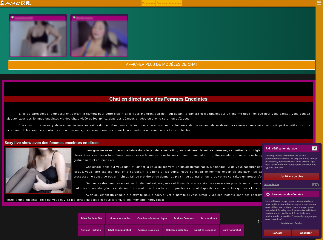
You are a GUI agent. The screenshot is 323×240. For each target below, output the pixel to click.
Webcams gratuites (177, 230)
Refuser (277, 232)
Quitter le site (271, 184)
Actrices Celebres (183, 218)
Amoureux (175, 3)
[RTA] (315, 184)
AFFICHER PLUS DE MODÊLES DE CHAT (161, 64)
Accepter (306, 232)
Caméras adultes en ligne (152, 218)
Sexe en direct (208, 218)
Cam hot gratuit (232, 230)
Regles (298, 223)
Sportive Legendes (205, 230)
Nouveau (162, 3)
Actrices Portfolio (91, 230)
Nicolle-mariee (84, 18)
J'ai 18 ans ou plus (291, 176)
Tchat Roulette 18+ (91, 218)
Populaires (148, 3)
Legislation (287, 223)
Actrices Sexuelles (148, 230)
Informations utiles (120, 218)
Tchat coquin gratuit (119, 230)
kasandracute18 (24, 18)
